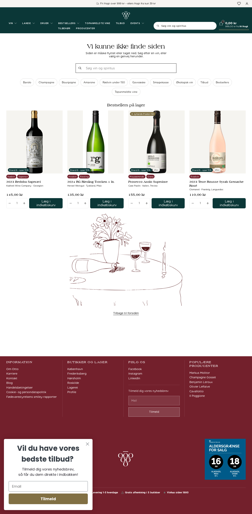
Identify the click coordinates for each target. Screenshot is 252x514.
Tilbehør (64, 28)
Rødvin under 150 (114, 82)
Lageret (72, 387)
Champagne (46, 82)
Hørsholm (74, 378)
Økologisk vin (184, 82)
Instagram (135, 373)
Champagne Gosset (202, 377)
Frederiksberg (76, 373)
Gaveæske (138, 82)
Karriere (11, 373)
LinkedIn (134, 378)
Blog (9, 382)
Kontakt (11, 378)
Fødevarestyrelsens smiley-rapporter (31, 396)
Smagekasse (161, 82)
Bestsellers (222, 82)
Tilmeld (48, 499)
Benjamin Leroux (201, 382)
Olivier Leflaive (199, 386)
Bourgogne (69, 82)
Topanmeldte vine (97, 23)
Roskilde (73, 382)
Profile (71, 392)
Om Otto (12, 369)
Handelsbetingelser (19, 387)
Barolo (27, 82)
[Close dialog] (87, 444)
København (75, 369)
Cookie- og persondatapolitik (26, 392)
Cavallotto (196, 391)
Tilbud (120, 23)
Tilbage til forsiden (126, 313)
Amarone (89, 82)
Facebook (135, 369)
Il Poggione (197, 395)
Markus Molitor (199, 372)
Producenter (85, 28)
